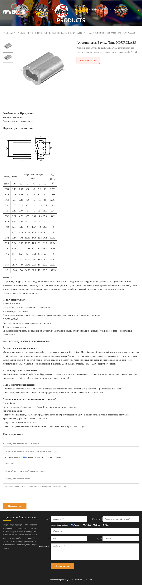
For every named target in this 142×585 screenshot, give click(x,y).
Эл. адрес (3, 451)
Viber (59, 457)
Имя (3, 443)
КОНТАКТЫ (108, 9)
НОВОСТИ (91, 9)
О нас (74, 9)
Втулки (89, 33)
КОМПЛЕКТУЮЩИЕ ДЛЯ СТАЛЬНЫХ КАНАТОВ (57, 33)
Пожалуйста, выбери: (12, 457)
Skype (49, 457)
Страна (99, 538)
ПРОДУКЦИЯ (57, 9)
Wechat (40, 457)
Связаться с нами (88, 60)
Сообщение (3, 486)
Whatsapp (29, 457)
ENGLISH (125, 9)
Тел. (48, 538)
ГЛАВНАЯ (41, 9)
